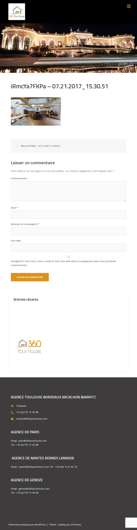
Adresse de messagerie (25, 224)
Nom (15, 207)
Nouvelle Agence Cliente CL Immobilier (34, 308)
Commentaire (19, 178)
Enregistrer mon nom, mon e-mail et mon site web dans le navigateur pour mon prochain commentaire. (63, 263)
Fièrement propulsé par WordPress (27, 524)
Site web (16, 240)
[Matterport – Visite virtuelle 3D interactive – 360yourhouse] (16, 11)
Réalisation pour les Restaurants (31, 325)
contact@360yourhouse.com (31, 418)
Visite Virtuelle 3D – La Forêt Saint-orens (35, 313)
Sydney (62, 524)
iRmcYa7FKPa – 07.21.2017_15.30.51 (40, 145)
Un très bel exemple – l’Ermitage (31, 319)
